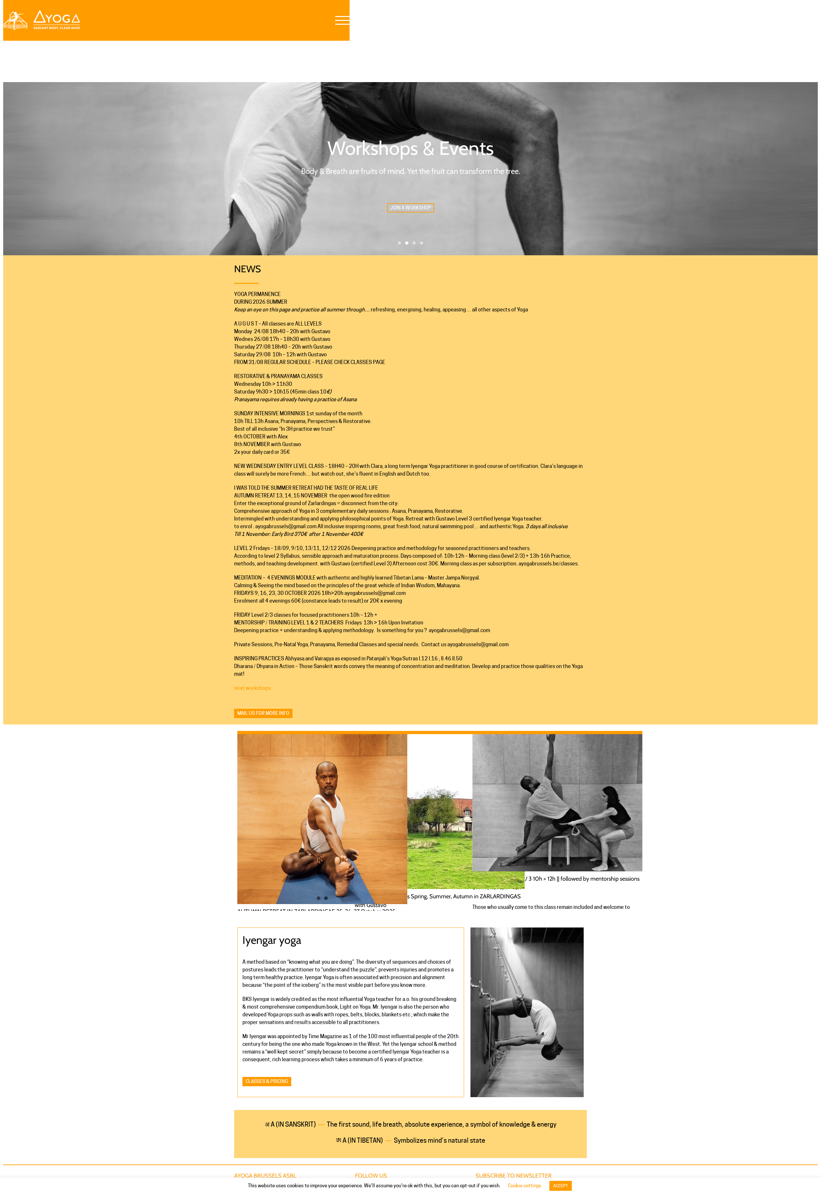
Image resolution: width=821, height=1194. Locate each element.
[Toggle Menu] (342, 20)
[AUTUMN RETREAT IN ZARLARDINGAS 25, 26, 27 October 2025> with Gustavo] (322, 819)
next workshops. (253, 688)
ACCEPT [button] (560, 1185)
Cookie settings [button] (524, 1186)
